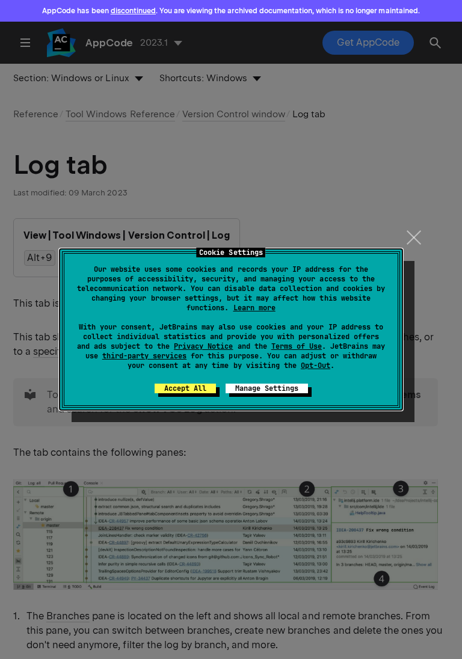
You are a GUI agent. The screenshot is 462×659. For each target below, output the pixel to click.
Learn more (254, 308)
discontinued (133, 11)
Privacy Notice (203, 346)
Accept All (185, 388)
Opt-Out (315, 365)
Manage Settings (266, 388)
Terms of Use (296, 346)
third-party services (144, 356)
